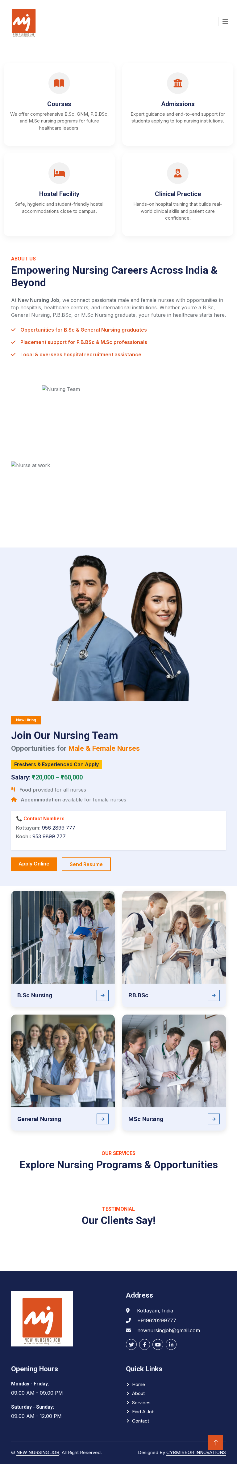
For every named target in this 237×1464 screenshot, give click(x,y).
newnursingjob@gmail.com (168, 1330)
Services (141, 1403)
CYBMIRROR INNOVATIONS (196, 1452)
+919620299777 (156, 1320)
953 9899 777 (49, 836)
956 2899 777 (58, 828)
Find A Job (143, 1412)
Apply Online (34, 864)
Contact (140, 1421)
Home (138, 1384)
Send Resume (86, 864)
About (138, 1393)
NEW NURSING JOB (37, 1452)
